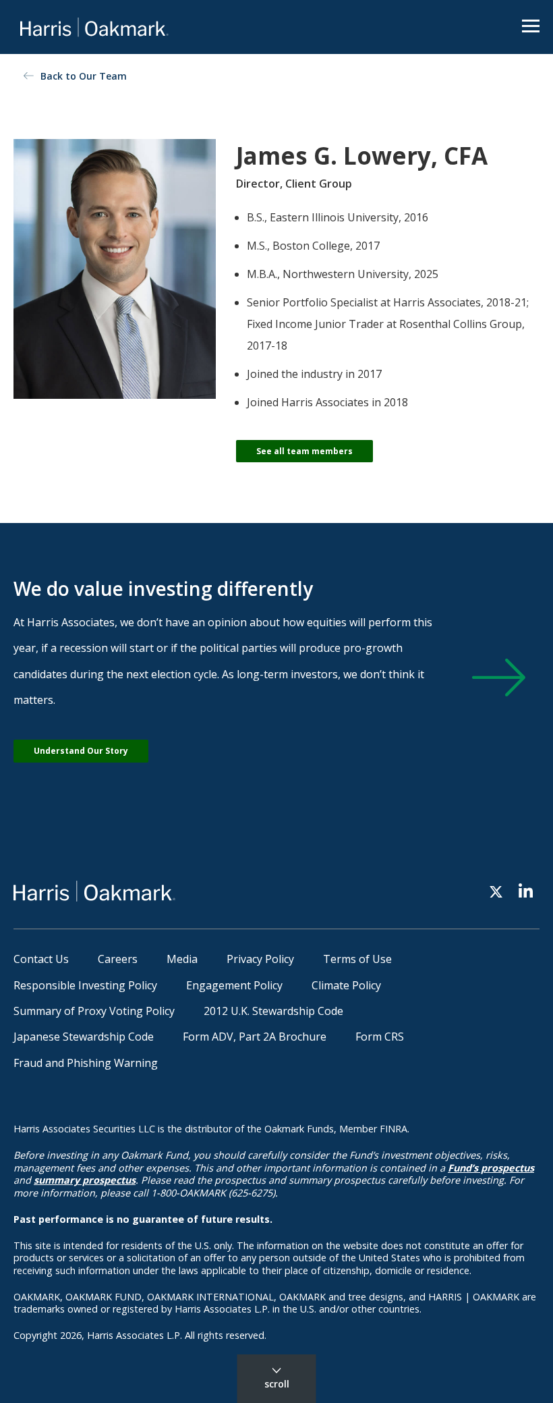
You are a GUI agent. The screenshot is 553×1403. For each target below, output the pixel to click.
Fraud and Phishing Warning (85, 1062)
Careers (118, 959)
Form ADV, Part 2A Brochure (254, 1036)
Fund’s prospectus (491, 1167)
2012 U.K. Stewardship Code (273, 1010)
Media (182, 959)
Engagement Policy (234, 985)
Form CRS (379, 1036)
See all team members (304, 451)
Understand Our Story (81, 750)
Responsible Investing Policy (85, 985)
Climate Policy (346, 985)
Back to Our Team (83, 76)
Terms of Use (357, 959)
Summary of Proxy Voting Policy (94, 1010)
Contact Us (41, 959)
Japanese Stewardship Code (83, 1036)
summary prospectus (85, 1180)
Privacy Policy (260, 959)
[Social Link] (496, 890)
